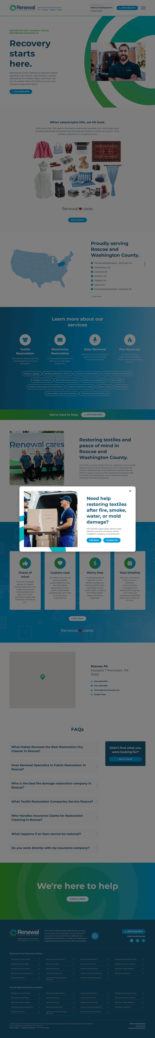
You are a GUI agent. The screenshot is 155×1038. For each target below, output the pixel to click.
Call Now (94, 540)
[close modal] (130, 491)
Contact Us (112, 540)
